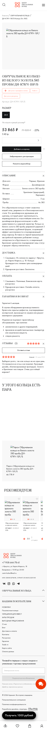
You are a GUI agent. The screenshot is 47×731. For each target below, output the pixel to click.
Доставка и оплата (9, 631)
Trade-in (5, 644)
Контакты (5, 634)
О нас (4, 624)
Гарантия (5, 641)
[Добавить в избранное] (44, 149)
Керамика (40, 195)
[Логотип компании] (23, 6)
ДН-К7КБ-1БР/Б (36, 434)
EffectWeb (33, 708)
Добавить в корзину (22, 149)
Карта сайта (7, 648)
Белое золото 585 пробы (33, 188)
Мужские (41, 181)
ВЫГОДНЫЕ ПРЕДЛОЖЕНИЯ (13, 621)
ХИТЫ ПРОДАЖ (8, 617)
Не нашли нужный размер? (13, 122)
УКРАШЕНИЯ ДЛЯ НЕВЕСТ (12, 614)
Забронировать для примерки (22, 156)
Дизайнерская (38, 184)
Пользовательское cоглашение (14, 700)
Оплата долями (8, 651)
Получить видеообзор (21, 163)
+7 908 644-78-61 (11, 562)
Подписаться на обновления (23, 678)
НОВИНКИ (6, 607)
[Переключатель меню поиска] (4, 5)
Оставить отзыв (23, 350)
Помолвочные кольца (10, 610)
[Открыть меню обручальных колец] (5, 726)
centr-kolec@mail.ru (9, 573)
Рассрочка (6, 638)
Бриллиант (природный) (34, 192)
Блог (3, 627)
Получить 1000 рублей (19, 715)
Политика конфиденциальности (14, 704)
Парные (32, 181)
